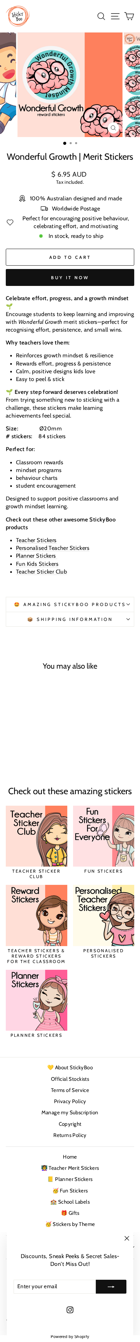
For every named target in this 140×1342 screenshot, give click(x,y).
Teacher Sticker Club (41, 571)
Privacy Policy (70, 1101)
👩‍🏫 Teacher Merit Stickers (70, 1168)
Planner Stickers (36, 555)
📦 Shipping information (69, 619)
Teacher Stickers (36, 540)
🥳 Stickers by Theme (70, 1224)
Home (70, 1157)
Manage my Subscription (69, 1112)
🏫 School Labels (70, 1202)
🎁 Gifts (70, 1213)
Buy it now (70, 277)
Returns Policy (70, 1135)
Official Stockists (70, 1079)
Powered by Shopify (70, 1336)
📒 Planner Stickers (69, 1179)
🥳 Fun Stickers (70, 1190)
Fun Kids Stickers (37, 563)
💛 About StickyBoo (70, 1067)
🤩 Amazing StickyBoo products (70, 604)
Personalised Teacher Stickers (52, 547)
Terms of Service (70, 1090)
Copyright (70, 1124)
